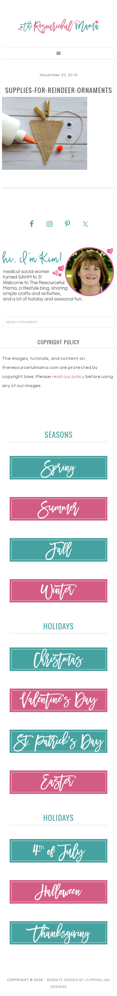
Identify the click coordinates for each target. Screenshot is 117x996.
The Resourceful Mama (58, 26)
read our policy (68, 376)
